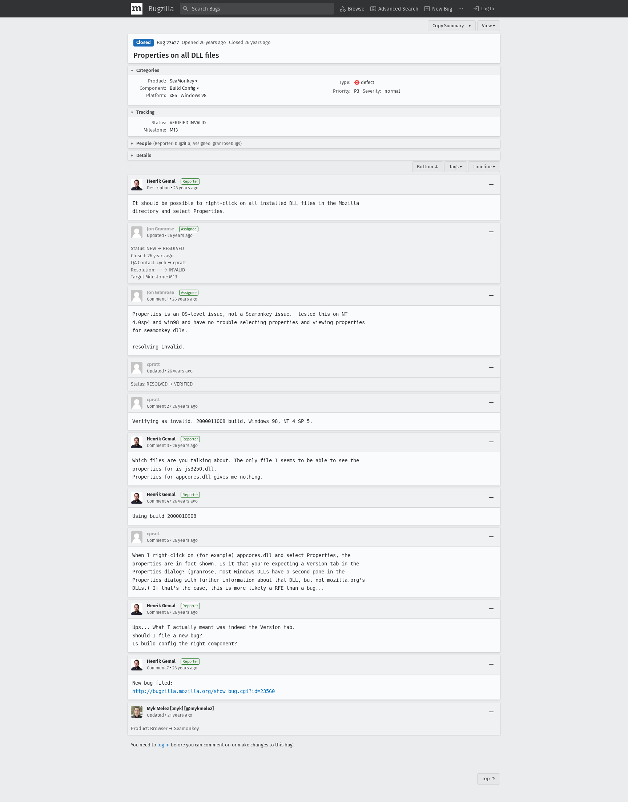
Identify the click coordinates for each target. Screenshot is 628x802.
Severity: (372, 91)
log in (163, 744)
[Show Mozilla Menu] (136, 9)
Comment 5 (158, 540)
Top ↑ (488, 778)
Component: (153, 88)
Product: (157, 81)
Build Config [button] (184, 88)
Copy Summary (448, 25)
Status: (159, 122)
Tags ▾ (455, 166)
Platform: (156, 95)
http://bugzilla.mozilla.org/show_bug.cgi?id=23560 (203, 691)
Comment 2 (158, 406)
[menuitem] (352, 9)
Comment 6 (158, 612)
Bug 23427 (168, 43)
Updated (155, 235)
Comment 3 (158, 445)
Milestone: (155, 130)
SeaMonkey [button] (184, 81)
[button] (483, 9)
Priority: (341, 91)
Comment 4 (158, 501)
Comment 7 (158, 667)
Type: (344, 82)
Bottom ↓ (428, 166)
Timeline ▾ (484, 166)
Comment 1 (158, 299)
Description (158, 187)
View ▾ (488, 25)
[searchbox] (257, 9)
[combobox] (257, 9)
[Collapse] (491, 184)
